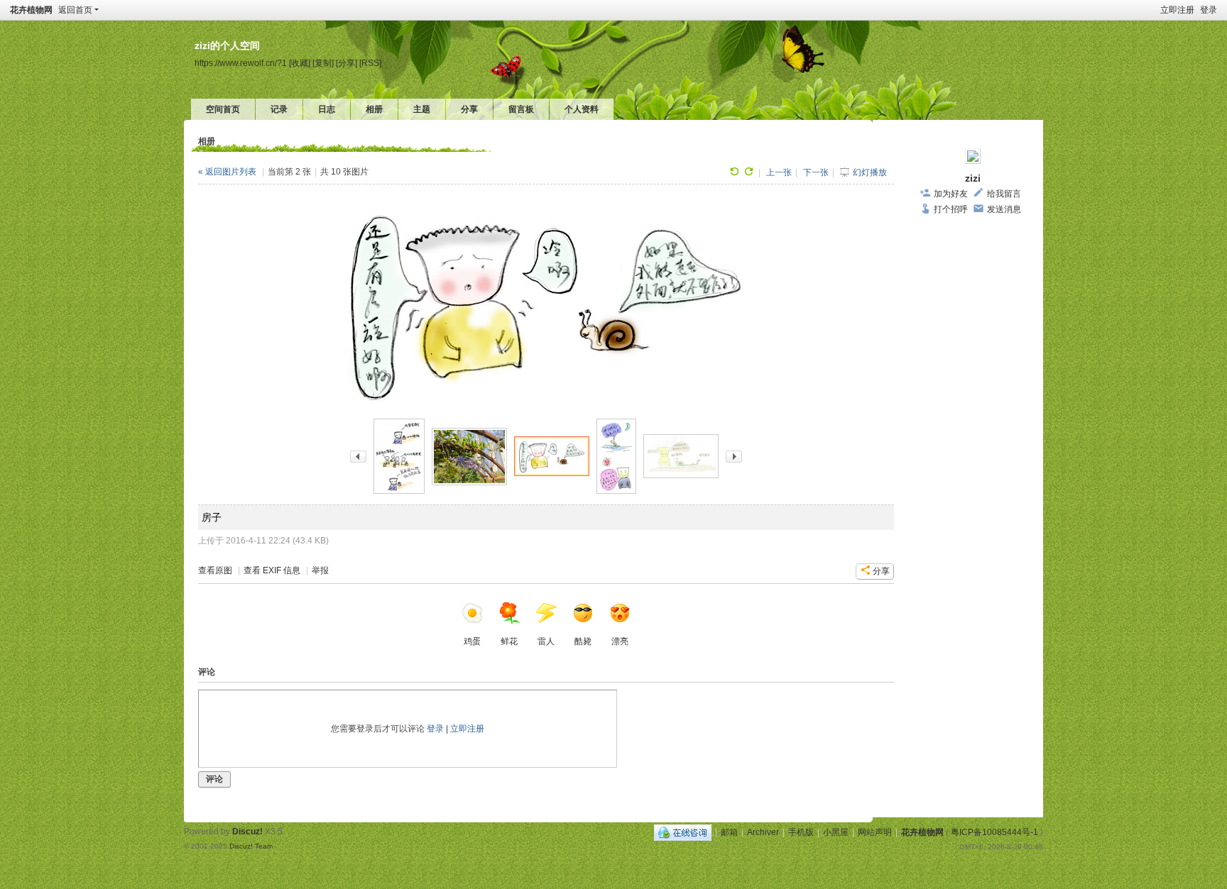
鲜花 (509, 641)
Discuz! (247, 831)
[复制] (323, 62)
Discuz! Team (251, 846)
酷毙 (582, 641)
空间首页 (223, 109)
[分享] (346, 62)
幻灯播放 (870, 172)
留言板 (521, 109)
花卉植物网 (31, 10)
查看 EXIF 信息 (272, 570)
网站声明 (875, 832)
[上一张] (358, 456)
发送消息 (1004, 209)
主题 (421, 109)
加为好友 (951, 194)
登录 (1208, 10)
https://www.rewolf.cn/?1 (241, 62)
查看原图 (215, 570)
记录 (279, 109)
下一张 (816, 172)
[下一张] (734, 456)
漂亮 (619, 641)
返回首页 (75, 10)
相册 (374, 109)
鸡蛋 (472, 641)
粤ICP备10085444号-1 (994, 832)
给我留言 (1004, 194)
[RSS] (370, 62)
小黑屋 (836, 832)
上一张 (779, 172)
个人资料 (582, 109)
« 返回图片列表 (227, 172)
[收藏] (299, 62)
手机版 (801, 832)
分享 (469, 109)
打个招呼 (951, 209)
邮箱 (729, 832)
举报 (320, 570)
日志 (326, 109)
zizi (973, 178)
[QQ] (682, 832)
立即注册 (1177, 10)
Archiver (763, 832)
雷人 (546, 641)
